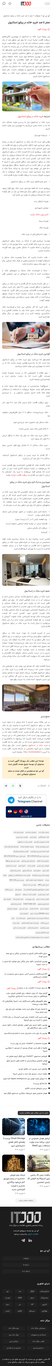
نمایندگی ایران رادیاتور (28, 861)
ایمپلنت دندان (44, 909)
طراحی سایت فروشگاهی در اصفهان (19, 875)
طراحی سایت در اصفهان (25, 842)
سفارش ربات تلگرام (43, 861)
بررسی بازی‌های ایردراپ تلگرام (36, 1088)
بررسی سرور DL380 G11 (17, 880)
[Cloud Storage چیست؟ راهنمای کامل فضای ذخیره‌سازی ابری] (13, 1126)
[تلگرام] (22, 1241)
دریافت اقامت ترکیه (19, 475)
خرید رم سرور (23, 909)
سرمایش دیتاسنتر (31, 832)
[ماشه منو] (46, 3)
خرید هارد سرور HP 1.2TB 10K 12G (14, 856)
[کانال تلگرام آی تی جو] (26, 800)
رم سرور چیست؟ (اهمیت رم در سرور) (33, 988)
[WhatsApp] (13, 786)
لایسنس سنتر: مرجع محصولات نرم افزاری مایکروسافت (32, 937)
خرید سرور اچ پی (43, 894)
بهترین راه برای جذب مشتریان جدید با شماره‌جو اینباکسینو (25, 1033)
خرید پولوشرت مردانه (42, 847)
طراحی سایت (31, 866)
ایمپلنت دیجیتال (12, 909)
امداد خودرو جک (18, 899)
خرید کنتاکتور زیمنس (42, 933)
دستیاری (18, 894)
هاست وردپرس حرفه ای (41, 842)
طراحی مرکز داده (18, 832)
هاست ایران (33, 1234)
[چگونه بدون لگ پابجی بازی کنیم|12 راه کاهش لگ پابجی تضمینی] (38, 1163)
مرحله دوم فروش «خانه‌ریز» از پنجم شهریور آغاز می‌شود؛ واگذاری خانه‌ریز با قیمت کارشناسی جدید (14, 1182)
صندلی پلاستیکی (15, 871)
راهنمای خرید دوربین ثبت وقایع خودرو (33, 1069)
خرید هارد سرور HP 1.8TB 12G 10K (38, 856)
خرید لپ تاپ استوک (29, 885)
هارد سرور (45, 871)
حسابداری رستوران (43, 904)
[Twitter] (20, 786)
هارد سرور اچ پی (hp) (12, 861)
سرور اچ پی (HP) (43, 885)
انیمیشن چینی (24, 913)
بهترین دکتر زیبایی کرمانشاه (40, 875)
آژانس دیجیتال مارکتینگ (20, 851)
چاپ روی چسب (30, 899)
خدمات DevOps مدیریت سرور (39, 913)
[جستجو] (4, 3)
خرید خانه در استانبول (38, 745)
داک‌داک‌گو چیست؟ (40, 1083)
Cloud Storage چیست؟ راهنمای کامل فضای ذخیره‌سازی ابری (14, 1142)
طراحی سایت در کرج (43, 899)
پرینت (47, 880)
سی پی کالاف (9, 890)
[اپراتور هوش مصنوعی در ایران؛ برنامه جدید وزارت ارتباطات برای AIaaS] (38, 1126)
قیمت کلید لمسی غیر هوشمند (39, 851)
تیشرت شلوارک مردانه (27, 847)
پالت (12, 918)
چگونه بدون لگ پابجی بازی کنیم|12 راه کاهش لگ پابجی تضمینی (38, 1179)
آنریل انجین (21, 866)
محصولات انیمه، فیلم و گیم (34, 880)
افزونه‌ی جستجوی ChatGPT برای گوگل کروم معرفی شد (26, 1056)
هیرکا (4, 875)
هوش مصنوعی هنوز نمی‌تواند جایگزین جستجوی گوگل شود (25, 1093)
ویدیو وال (18, 890)
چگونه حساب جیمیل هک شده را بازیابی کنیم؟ (30, 1074)
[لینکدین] (29, 1241)
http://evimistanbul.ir (32, 752)
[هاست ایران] (26, 812)
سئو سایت (16, 923)
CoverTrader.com (29, 904)
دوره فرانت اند (20, 918)
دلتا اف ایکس (34, 909)
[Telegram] (6, 786)
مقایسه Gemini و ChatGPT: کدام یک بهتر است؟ (28, 1043)
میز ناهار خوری (27, 871)
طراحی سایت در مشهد (29, 894)
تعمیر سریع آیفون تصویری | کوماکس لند (36, 890)
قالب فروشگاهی (44, 837)
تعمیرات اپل (7, 899)
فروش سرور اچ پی (22, 837)
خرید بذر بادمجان (11, 866)
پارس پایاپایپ (44, 928)
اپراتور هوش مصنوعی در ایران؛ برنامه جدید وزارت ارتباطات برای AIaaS (39, 1142)
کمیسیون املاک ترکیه (39, 214)
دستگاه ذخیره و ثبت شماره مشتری (38, 918)
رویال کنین (33, 837)
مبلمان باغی (37, 871)
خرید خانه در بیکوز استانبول (31, 116)
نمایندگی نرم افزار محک (11, 847)
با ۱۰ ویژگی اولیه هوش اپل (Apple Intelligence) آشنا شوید (25, 1079)
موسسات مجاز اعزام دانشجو (30, 923)
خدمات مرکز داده (44, 832)
